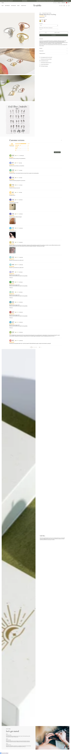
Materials (40, 48)
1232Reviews (12, 146)
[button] (2, 5)
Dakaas (7, 753)
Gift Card (59, 2)
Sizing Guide (41, 50)
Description (41, 38)
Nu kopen (54, 35)
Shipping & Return (42, 53)
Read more (41, 45)
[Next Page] (41, 347)
